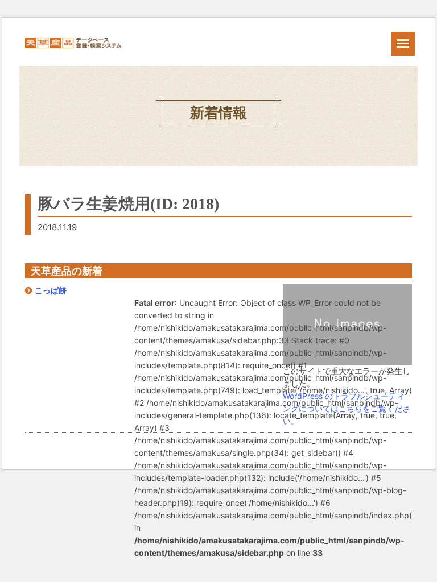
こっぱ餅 (51, 290)
